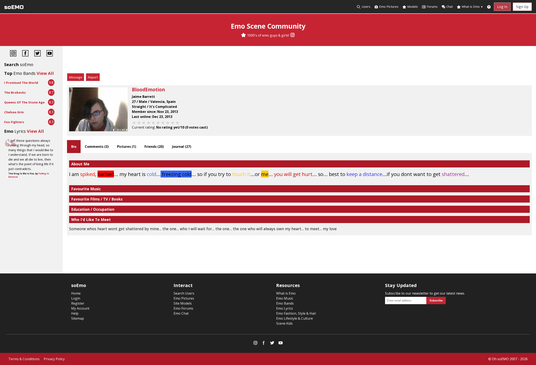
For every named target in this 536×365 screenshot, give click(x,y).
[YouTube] (49, 53)
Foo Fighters (14, 122)
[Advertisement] (299, 60)
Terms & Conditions (24, 359)
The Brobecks (15, 92)
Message (75, 77)
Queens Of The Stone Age (24, 102)
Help (75, 313)
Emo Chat (181, 313)
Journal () (181, 146)
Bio (73, 146)
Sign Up (522, 6)
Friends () (154, 146)
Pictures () (126, 146)
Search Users (184, 293)
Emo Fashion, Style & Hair (296, 313)
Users (365, 6)
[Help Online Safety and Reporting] (489, 6)
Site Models (183, 303)
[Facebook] (25, 53)
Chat (449, 6)
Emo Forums (183, 308)
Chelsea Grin (14, 112)
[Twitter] (37, 53)
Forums (432, 6)
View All (45, 73)
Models (412, 6)
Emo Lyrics (284, 308)
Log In (502, 6)
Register (77, 303)
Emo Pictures (388, 6)
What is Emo (472, 6)
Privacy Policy (54, 359)
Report (93, 77)
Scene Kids (284, 323)
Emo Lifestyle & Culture (294, 318)
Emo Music (284, 298)
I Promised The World (21, 82)
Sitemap (77, 318)
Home (76, 293)
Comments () (97, 146)
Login (75, 298)
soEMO (14, 7)
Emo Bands (285, 303)
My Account (80, 308)
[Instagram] (292, 35)
